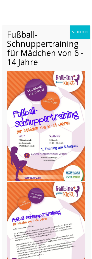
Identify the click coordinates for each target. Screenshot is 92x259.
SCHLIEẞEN (80, 32)
